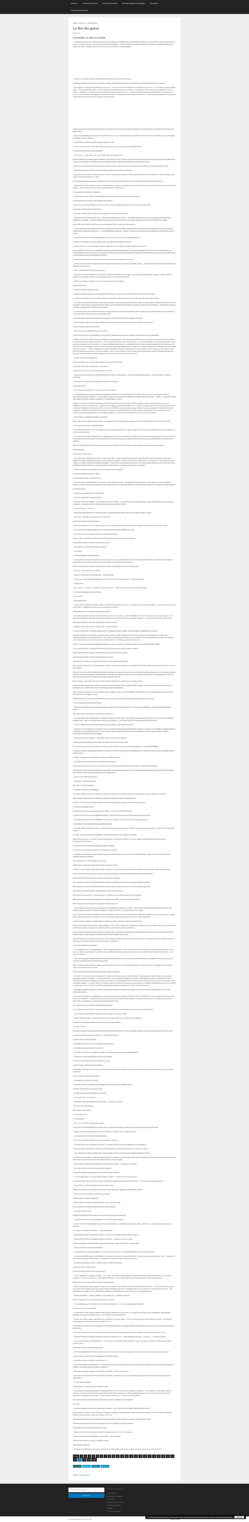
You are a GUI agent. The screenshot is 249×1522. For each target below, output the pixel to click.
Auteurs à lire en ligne (79, 10)
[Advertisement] (124, 63)
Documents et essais (110, 3)
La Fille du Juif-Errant (113, 1511)
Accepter (239, 1517)
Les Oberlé (110, 1499)
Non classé (154, 3)
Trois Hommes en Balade (114, 1496)
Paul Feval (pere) (84, 1475)
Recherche (86, 1495)
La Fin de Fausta (112, 1493)
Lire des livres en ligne (74, 1519)
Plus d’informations (227, 1517)
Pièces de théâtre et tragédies (133, 3)
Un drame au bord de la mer (115, 1502)
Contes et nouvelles (90, 3)
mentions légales (175, 1519)
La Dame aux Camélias (114, 1505)
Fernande (109, 1508)
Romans (73, 3)
